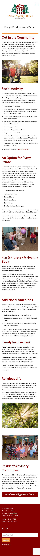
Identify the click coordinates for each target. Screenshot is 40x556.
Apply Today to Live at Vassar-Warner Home (20, 495)
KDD (9, 544)
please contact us (23, 149)
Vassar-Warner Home (20, 11)
